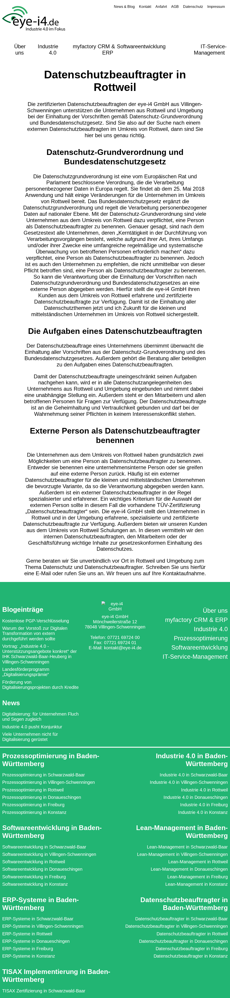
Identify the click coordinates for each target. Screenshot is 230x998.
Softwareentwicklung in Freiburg (34, 876)
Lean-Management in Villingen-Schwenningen (182, 854)
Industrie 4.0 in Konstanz (203, 812)
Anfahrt (161, 6)
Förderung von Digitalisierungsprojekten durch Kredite (40, 685)
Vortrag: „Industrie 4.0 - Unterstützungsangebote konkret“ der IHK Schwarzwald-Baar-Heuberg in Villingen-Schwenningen (39, 654)
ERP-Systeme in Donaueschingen (36, 941)
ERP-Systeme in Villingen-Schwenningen (42, 926)
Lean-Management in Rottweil (198, 861)
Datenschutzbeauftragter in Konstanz (191, 956)
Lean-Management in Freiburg (197, 876)
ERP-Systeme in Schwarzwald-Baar (37, 918)
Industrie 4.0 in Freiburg (204, 804)
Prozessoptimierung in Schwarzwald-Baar (43, 774)
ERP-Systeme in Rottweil (27, 933)
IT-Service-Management (210, 49)
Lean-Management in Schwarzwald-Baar (187, 846)
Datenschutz (193, 6)
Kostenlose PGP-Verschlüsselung (35, 620)
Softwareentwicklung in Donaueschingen (42, 869)
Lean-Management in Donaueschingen (189, 869)
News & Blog (124, 6)
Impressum (216, 6)
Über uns (20, 49)
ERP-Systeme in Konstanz (28, 956)
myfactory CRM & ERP (94, 49)
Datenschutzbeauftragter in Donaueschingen (183, 941)
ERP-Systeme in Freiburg (27, 948)
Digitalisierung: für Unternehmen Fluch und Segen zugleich (40, 717)
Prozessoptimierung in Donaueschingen (41, 797)
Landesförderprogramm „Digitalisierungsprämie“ (25, 672)
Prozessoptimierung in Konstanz (34, 812)
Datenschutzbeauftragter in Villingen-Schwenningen (176, 926)
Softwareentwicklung (141, 46)
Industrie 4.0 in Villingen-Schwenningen (189, 782)
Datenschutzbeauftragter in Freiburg (192, 948)
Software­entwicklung (199, 647)
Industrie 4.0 (48, 49)
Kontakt (145, 6)
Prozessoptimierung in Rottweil (33, 789)
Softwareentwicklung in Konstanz (35, 884)
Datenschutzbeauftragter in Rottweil (192, 933)
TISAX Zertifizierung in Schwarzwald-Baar (43, 990)
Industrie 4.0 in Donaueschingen (196, 797)
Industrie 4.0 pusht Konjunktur (32, 726)
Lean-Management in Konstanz (196, 884)
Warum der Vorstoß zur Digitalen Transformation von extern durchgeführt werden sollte (34, 633)
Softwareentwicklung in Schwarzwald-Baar (44, 846)
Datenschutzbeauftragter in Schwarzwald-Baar (181, 918)
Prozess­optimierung (201, 638)
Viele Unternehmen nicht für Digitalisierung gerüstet (30, 737)
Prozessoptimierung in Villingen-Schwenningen (48, 782)
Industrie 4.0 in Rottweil (204, 789)
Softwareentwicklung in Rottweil (33, 861)
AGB (175, 6)
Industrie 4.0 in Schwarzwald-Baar (194, 774)
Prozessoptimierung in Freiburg (33, 804)
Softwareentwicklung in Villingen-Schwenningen (49, 854)
